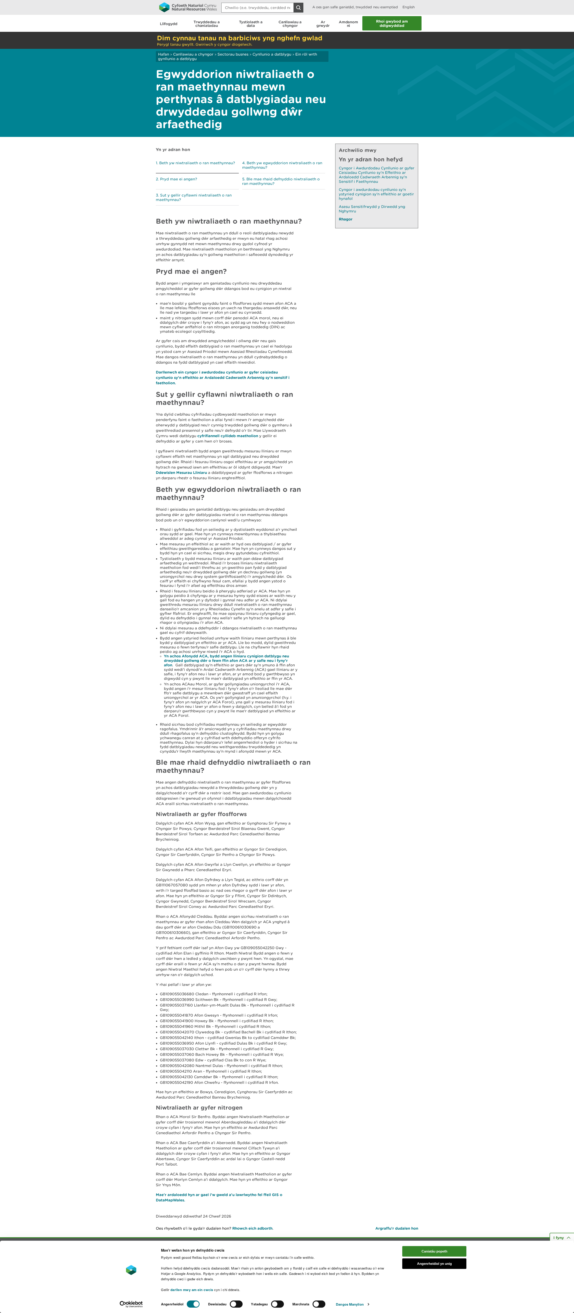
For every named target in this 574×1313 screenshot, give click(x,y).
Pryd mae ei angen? (178, 179)
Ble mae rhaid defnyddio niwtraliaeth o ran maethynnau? (281, 181)
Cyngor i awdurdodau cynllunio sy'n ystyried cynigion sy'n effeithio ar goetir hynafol (376, 194)
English (408, 7)
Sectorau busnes (232, 54)
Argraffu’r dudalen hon (396, 1228)
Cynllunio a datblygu (271, 54)
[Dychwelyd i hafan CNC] (188, 7)
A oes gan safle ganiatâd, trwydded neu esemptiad (355, 7)
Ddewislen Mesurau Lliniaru (181, 472)
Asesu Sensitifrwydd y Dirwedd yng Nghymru (372, 208)
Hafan (163, 54)
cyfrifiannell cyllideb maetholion (227, 436)
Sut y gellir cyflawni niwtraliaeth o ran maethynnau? (194, 197)
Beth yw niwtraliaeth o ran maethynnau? (197, 163)
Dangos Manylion (350, 1304)
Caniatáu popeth (434, 1251)
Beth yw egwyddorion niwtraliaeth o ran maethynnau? (282, 165)
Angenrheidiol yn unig (434, 1263)
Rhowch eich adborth (252, 1228)
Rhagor (345, 219)
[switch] (236, 1304)
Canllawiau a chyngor (193, 54)
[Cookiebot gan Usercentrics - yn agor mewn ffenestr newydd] (131, 1304)
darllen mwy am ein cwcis (191, 1289)
